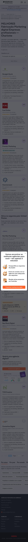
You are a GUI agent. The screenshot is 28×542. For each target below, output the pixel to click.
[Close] (25, 253)
